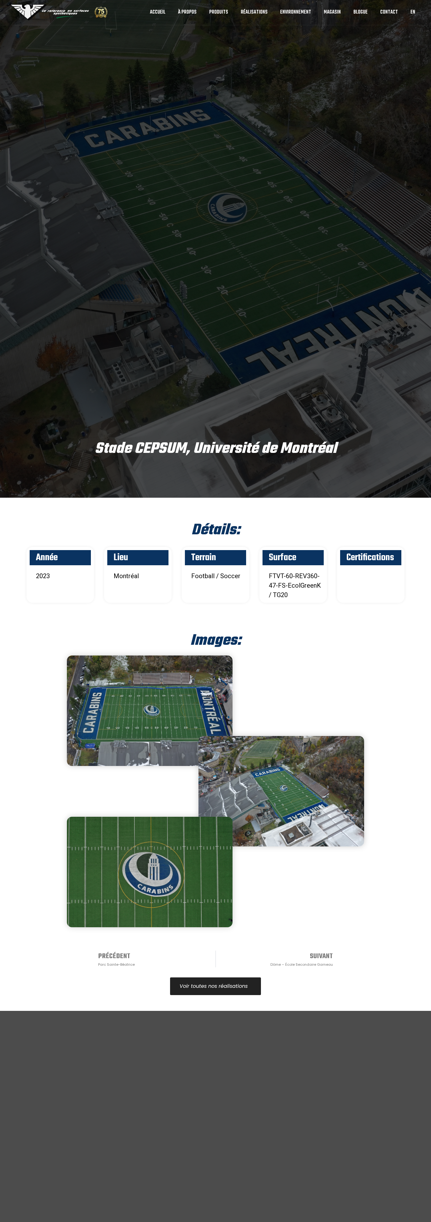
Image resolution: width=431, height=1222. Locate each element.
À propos (187, 12)
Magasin (332, 12)
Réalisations (254, 12)
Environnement (295, 12)
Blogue (360, 12)
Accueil (157, 12)
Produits (218, 12)
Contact (389, 12)
